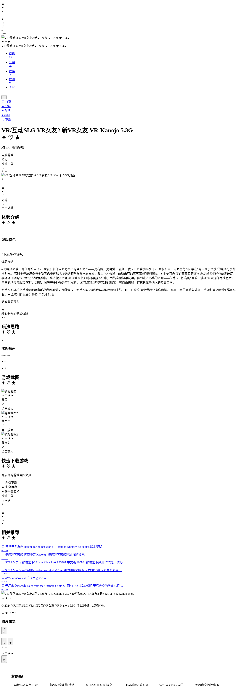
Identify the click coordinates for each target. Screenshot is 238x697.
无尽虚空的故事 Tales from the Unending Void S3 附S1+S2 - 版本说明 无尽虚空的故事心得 (211, 685)
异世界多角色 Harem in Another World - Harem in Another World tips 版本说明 (29, 685)
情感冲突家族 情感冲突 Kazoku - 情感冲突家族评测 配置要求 (66, 685)
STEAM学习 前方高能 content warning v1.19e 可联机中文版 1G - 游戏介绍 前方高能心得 (138, 685)
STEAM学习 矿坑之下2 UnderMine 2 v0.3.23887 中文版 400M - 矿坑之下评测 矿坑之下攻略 (102, 685)
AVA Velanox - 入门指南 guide (174, 685)
